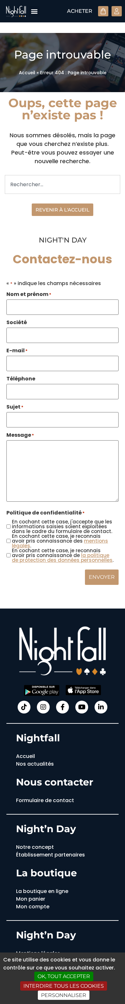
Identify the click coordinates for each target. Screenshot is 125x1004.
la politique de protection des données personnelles (62, 557)
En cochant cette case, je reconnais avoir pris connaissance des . (60, 541)
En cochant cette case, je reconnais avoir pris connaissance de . (62, 555)
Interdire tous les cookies (63, 986)
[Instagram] (43, 707)
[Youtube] (81, 707)
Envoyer (102, 577)
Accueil (27, 73)
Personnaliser (63, 995)
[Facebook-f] (62, 707)
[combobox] (62, 184)
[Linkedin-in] (101, 707)
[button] (34, 11)
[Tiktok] (24, 707)
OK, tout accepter (64, 976)
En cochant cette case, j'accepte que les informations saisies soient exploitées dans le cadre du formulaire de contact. (62, 526)
